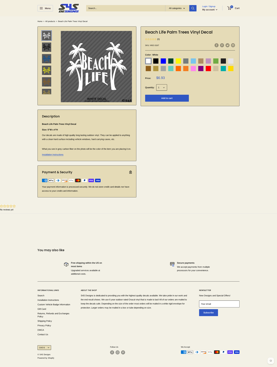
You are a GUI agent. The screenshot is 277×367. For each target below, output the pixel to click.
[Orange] (178, 68)
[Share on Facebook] (217, 45)
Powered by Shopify (46, 358)
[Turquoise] (223, 68)
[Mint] (170, 68)
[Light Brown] (200, 61)
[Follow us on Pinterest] (123, 352)
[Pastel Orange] (185, 68)
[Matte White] (230, 61)
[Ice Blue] (193, 61)
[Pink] (193, 68)
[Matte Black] (223, 61)
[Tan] (215, 68)
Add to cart (167, 98)
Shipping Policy (45, 321)
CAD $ (42, 347)
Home (40, 21)
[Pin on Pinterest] (222, 45)
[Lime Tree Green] (215, 61)
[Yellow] (230, 68)
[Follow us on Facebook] (112, 352)
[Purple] (200, 68)
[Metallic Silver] (163, 68)
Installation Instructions (52, 154)
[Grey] (185, 61)
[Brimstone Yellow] (178, 61)
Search (41, 295)
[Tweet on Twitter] (227, 45)
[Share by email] (233, 45)
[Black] (155, 61)
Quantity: (150, 87)
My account (208, 9)
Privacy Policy (44, 325)
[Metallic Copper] (148, 68)
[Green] (170, 61)
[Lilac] (208, 61)
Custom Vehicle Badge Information (54, 304)
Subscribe (208, 312)
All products (50, 21)
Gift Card (42, 309)
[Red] (208, 68)
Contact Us (43, 334)
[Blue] (163, 61)
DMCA (41, 330)
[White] (148, 61)
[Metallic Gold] (155, 68)
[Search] (192, 8)
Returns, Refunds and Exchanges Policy (53, 315)
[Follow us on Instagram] (118, 352)
